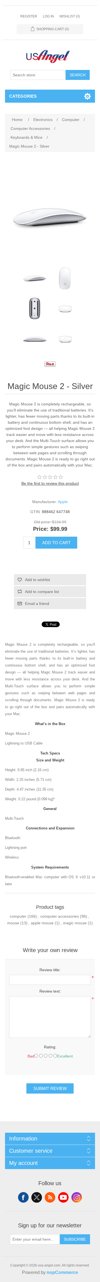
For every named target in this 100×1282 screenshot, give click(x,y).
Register (28, 16)
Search (78, 75)
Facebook (23, 1197)
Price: (41, 529)
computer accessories (59, 916)
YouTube (63, 1197)
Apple (63, 501)
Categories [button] (23, 96)
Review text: (50, 991)
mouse (13, 923)
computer (18, 916)
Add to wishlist (37, 579)
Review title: (50, 970)
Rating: (50, 1047)
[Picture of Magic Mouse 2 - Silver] (35, 278)
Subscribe (75, 1239)
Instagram (76, 1197)
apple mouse (42, 923)
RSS (50, 1197)
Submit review (50, 1088)
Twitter (36, 1197)
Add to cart (56, 542)
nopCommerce (62, 1272)
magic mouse (75, 923)
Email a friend (37, 603)
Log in (48, 16)
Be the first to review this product (50, 483)
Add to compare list (42, 591)
